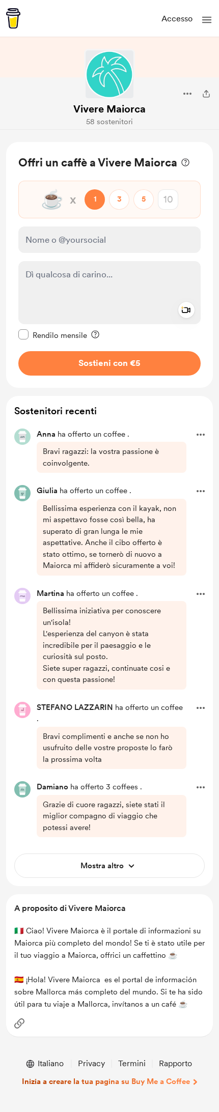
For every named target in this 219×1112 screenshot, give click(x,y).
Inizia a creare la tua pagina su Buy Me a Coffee (106, 1081)
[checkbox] (52, 334)
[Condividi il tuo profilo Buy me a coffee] (206, 93)
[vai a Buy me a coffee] (13, 18)
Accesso (177, 18)
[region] (109, 265)
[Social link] (19, 1023)
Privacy (91, 1063)
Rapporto (175, 1063)
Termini (132, 1063)
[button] (207, 20)
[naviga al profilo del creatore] (109, 74)
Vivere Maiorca (109, 109)
